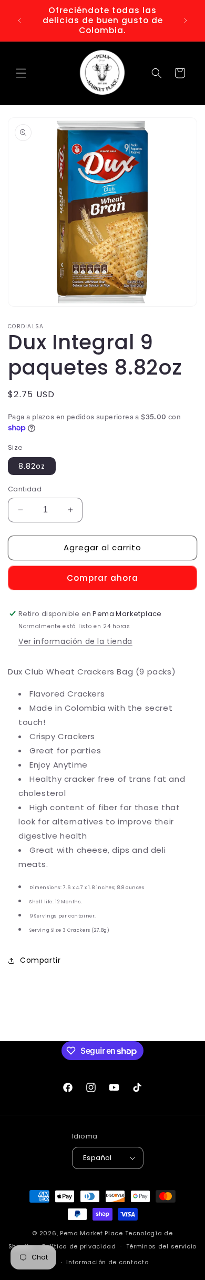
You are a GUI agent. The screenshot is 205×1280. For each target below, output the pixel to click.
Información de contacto (107, 1262)
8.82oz (31, 466)
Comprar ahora (102, 577)
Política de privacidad (79, 1246)
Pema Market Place (91, 1233)
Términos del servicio (161, 1246)
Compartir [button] (40, 960)
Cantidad (25, 489)
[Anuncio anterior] (19, 20)
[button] (21, 73)
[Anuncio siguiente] (185, 20)
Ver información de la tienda (75, 641)
